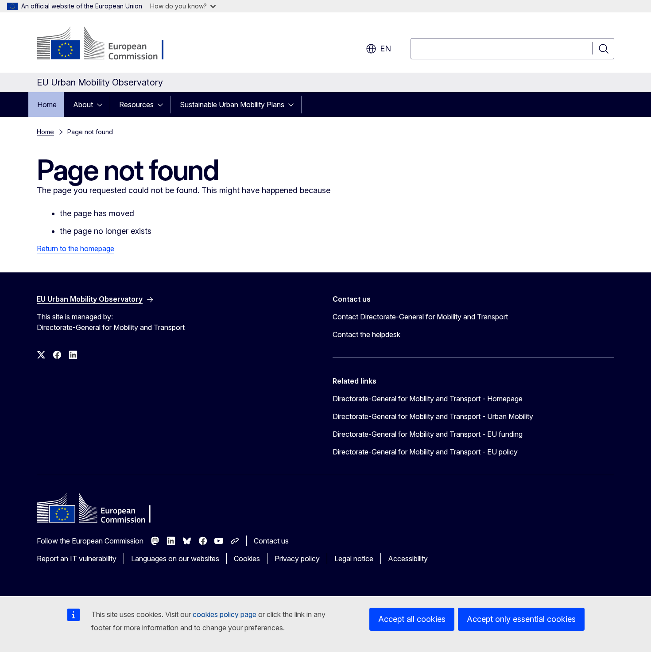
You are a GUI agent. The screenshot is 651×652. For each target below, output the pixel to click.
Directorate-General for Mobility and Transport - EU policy (425, 451)
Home (47, 104)
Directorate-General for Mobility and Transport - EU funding (428, 434)
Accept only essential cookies (521, 619)
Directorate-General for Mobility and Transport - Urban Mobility (433, 416)
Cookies (247, 558)
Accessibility (408, 558)
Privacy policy (297, 558)
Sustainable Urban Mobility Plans (232, 104)
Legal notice (353, 558)
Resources (136, 104)
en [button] (385, 48)
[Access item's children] (102, 104)
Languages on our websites (175, 558)
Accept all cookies (412, 619)
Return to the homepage (75, 248)
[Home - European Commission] (108, 44)
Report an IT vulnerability (76, 558)
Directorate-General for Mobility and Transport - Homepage (428, 398)
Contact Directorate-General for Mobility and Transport (420, 316)
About (83, 104)
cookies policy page (224, 614)
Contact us (271, 540)
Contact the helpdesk (366, 334)
